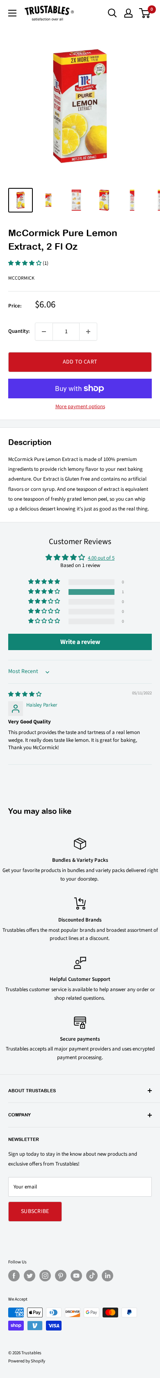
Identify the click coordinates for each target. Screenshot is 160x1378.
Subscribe (35, 1211)
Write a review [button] (80, 641)
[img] (24, 694)
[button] (25, 263)
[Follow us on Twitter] (29, 1275)
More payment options (80, 406)
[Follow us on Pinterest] (60, 1275)
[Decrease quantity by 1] (44, 331)
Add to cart (80, 362)
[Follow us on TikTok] (92, 1275)
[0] (145, 13)
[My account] (128, 13)
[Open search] (112, 13)
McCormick (21, 278)
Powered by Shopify (26, 1361)
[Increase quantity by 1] (88, 331)
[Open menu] (12, 13)
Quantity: (19, 331)
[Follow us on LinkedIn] (107, 1275)
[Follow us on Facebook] (14, 1275)
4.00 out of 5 (101, 558)
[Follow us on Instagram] (45, 1275)
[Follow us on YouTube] (76, 1275)
